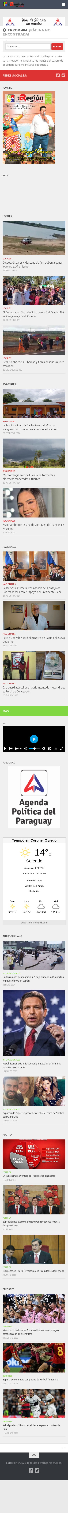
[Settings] (44, 748)
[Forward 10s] (11, 748)
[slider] (16, 748)
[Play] (5, 748)
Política (7, 1172)
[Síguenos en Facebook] (58, 75)
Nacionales (9, 584)
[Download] (56, 748)
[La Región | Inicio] (17, 4)
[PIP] (49, 748)
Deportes (7, 1326)
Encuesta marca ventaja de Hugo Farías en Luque (29, 1175)
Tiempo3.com (40, 922)
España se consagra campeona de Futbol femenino (30, 1379)
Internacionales (11, 973)
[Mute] (25, 748)
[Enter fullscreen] (62, 748)
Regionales (9, 421)
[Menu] (63, 4)
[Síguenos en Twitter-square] (63, 75)
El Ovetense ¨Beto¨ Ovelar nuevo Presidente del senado (34, 1271)
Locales (7, 259)
